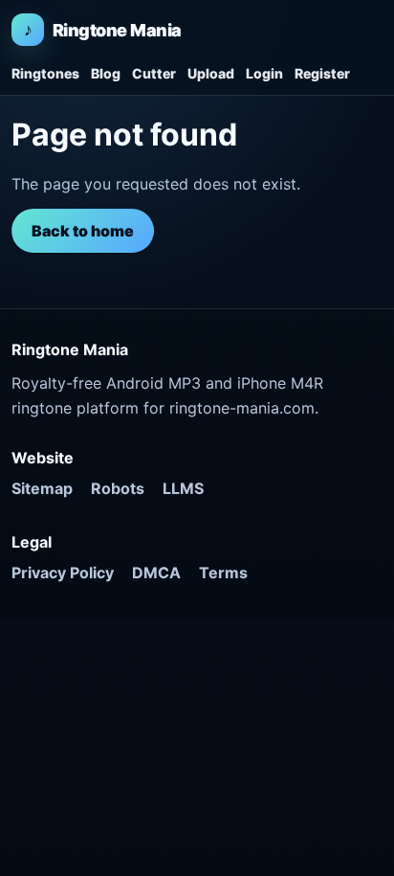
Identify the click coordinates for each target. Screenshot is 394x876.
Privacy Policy (62, 572)
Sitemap (42, 488)
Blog (105, 73)
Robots (117, 488)
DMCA (156, 572)
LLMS (183, 488)
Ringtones (45, 73)
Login (264, 73)
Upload (210, 73)
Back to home (83, 230)
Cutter (154, 73)
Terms (223, 572)
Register (322, 73)
